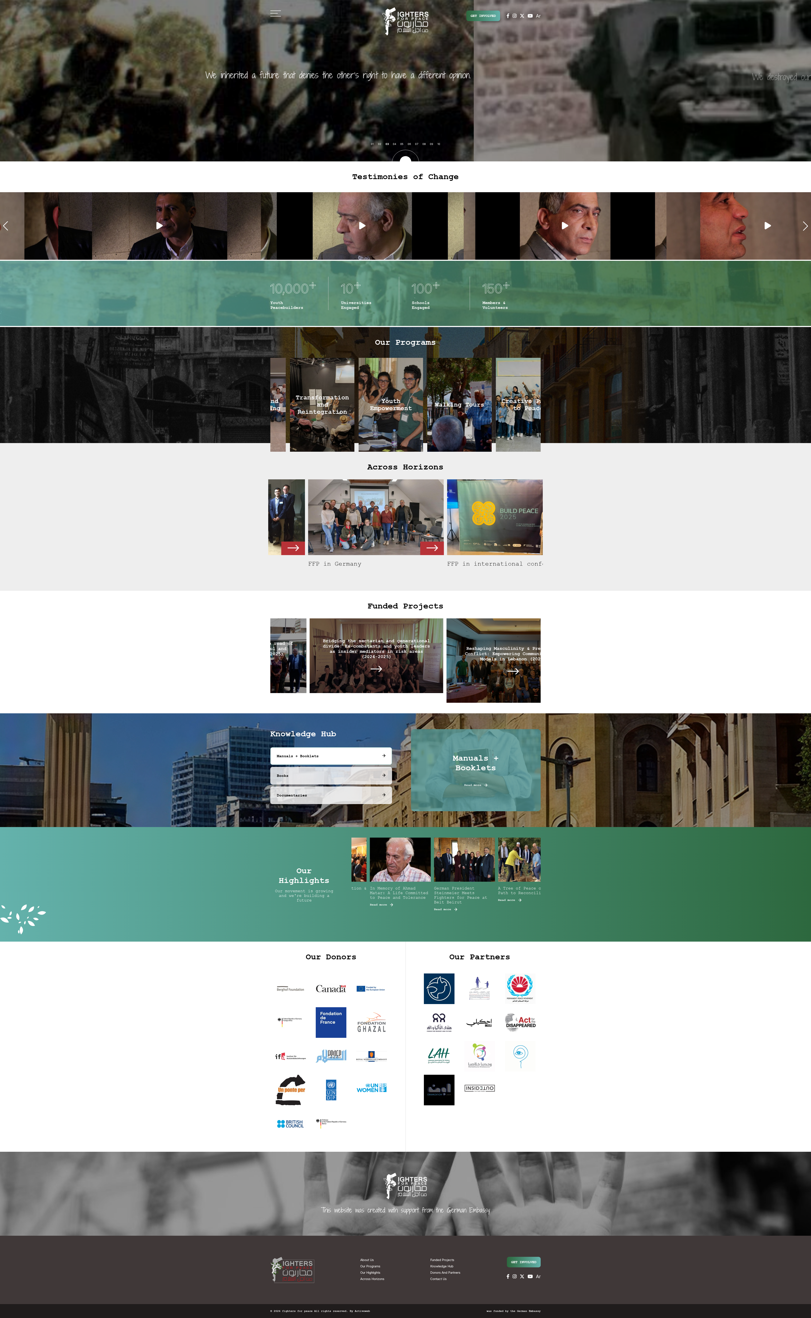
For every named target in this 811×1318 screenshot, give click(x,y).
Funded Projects (442, 1260)
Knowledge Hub (441, 1266)
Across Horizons (372, 1279)
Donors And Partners (445, 1273)
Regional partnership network (321, 563)
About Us (367, 1260)
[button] (5, 226)
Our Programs (370, 1266)
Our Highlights (370, 1273)
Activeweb (362, 1311)
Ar (538, 16)
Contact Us (438, 1279)
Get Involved (483, 16)
